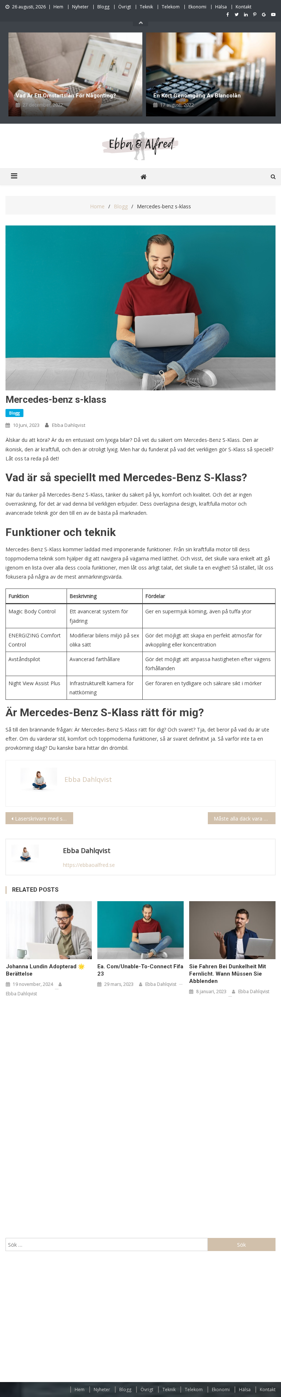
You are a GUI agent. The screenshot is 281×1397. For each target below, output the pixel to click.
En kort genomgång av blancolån (197, 95)
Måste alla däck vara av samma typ (244, 818)
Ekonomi (197, 7)
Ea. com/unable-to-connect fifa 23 (140, 970)
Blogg (103, 7)
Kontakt (243, 7)
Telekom (171, 7)
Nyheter (80, 7)
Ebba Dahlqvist (68, 425)
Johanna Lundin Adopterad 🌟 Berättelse (45, 970)
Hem (58, 7)
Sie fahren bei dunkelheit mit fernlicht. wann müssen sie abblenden (227, 973)
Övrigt (124, 7)
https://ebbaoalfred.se (89, 864)
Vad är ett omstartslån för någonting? (66, 95)
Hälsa (221, 7)
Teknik (146, 7)
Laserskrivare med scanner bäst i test (44, 818)
